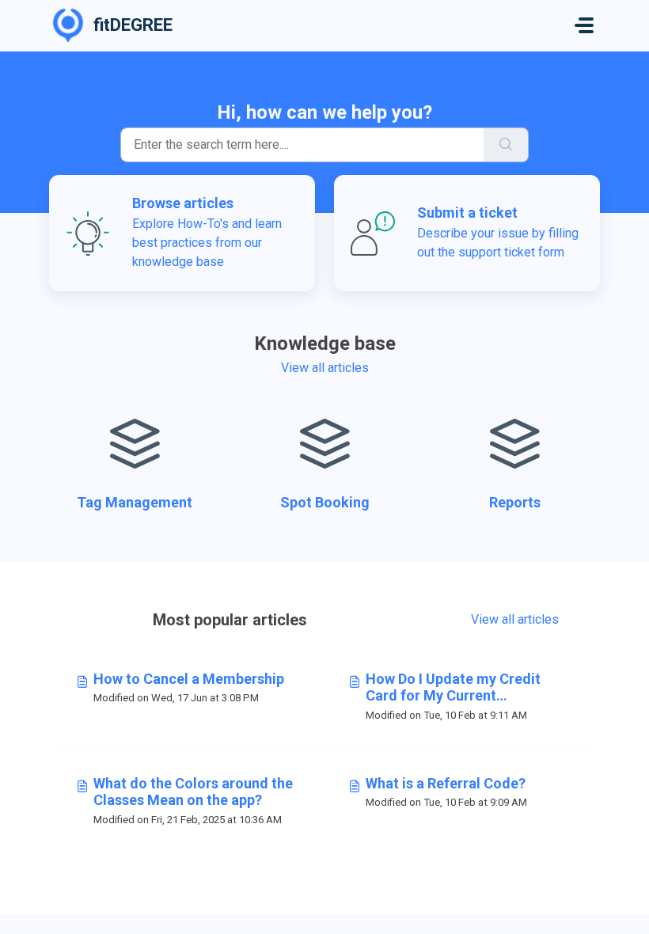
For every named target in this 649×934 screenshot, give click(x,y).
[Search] (506, 144)
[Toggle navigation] (584, 25)
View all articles (325, 367)
